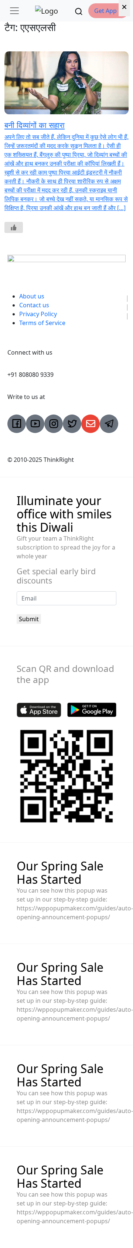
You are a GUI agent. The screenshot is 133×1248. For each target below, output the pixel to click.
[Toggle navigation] (14, 11)
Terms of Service (42, 323)
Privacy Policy (38, 314)
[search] (78, 10)
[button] (108, 10)
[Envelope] (90, 424)
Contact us (34, 305)
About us (31, 296)
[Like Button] (13, 227)
